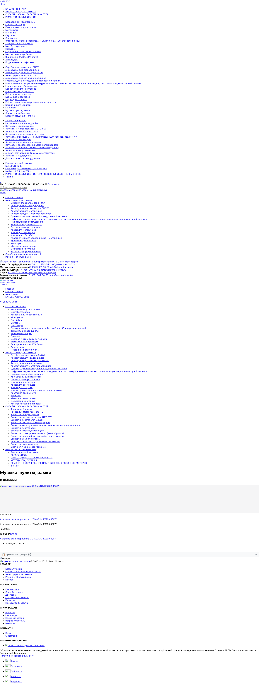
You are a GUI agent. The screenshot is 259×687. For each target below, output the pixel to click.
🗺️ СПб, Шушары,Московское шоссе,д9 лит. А (8, 282)
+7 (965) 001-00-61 (39, 267)
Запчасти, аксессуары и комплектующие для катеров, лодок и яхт (41, 136)
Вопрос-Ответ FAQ (15, 620)
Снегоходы (11, 38)
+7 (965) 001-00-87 (18, 272)
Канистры (10, 107)
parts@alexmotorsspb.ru (53, 269)
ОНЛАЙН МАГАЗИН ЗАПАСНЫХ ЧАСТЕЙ (26, 14)
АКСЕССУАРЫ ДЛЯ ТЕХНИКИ (20, 11)
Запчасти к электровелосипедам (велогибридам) (32, 144)
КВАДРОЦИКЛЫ (13, 166)
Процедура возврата (16, 602)
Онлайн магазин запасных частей (23, 254)
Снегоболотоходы (15, 24)
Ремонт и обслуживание (18, 256)
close (2, 4)
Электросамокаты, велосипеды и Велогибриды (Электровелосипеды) (43, 40)
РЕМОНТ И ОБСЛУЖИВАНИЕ (20, 17)
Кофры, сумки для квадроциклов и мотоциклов (31, 102)
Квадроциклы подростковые (20, 27)
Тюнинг (9, 176)
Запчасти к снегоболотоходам (21, 131)
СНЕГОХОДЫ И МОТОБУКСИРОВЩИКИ (26, 168)
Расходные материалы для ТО (21, 123)
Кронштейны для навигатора (20, 88)
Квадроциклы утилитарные (20, 21)
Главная (9, 288)
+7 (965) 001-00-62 (30, 269)
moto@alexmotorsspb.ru (61, 275)
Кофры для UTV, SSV (16, 99)
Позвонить (53, 184)
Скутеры (10, 35)
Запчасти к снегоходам (18, 139)
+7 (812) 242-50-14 (40, 264)
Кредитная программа (17, 597)
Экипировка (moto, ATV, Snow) (21, 57)
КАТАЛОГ (5, 1)
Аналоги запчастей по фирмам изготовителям (30, 153)
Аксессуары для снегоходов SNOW (24, 72)
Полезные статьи (14, 618)
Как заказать (12, 589)
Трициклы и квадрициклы (19, 43)
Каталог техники (14, 197)
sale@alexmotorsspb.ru (62, 267)
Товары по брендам (15, 120)
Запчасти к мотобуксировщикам (23, 142)
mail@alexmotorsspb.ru (63, 264)
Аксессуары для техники (18, 200)
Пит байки (10, 32)
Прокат (9, 579)
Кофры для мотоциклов (18, 94)
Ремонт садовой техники (18, 163)
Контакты (10, 633)
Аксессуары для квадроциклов (22, 70)
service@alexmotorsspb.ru (42, 272)
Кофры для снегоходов (17, 96)
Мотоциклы (11, 30)
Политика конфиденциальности (17, 655)
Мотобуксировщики (16, 46)
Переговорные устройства (19, 91)
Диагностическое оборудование (22, 158)
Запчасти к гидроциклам (18, 155)
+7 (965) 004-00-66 (38, 275)
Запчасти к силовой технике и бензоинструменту (32, 147)
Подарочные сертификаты (19, 62)
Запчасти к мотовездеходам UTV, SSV (25, 128)
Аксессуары (11, 59)
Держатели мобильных (17, 113)
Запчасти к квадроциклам (19, 126)
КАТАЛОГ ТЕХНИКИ (15, 9)
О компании (11, 635)
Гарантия (10, 600)
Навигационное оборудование (21, 86)
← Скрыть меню (8, 301)
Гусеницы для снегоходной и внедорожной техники (33, 80)
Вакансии (10, 623)
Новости (10, 612)
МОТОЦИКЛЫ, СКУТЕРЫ (18, 171)
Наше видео (11, 615)
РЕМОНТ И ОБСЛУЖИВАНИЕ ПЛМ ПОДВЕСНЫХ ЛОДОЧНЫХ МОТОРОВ (43, 174)
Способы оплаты (14, 592)
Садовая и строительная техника (23, 51)
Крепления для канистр (18, 105)
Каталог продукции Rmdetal (20, 115)
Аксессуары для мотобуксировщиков (25, 78)
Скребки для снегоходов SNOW (22, 67)
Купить (14, 533)
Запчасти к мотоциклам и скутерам (24, 134)
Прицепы (10, 48)
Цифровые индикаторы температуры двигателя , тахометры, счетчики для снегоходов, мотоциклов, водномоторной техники (73, 83)
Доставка (10, 594)
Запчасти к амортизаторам (20, 150)
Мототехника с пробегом (18, 54)
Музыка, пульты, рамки (17, 110)
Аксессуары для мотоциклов (21, 75)
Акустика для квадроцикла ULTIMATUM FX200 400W (28, 519)
